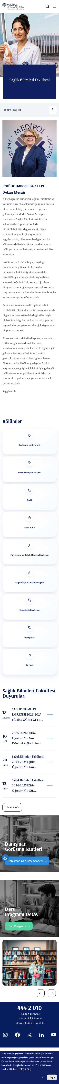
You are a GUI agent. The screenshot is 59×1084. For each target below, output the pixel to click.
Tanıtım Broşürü (11, 110)
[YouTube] (54, 1035)
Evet (42, 1077)
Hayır (52, 1077)
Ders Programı (17, 926)
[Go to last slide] (41, 993)
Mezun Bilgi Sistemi (30, 1018)
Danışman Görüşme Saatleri (25, 861)
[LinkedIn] (41, 1035)
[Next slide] (52, 993)
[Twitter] (29, 1035)
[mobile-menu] (53, 6)
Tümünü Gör (12, 807)
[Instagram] (5, 1035)
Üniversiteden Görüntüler (30, 1023)
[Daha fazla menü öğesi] (53, 110)
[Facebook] (17, 1035)
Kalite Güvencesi (30, 1014)
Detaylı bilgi (24, 1069)
